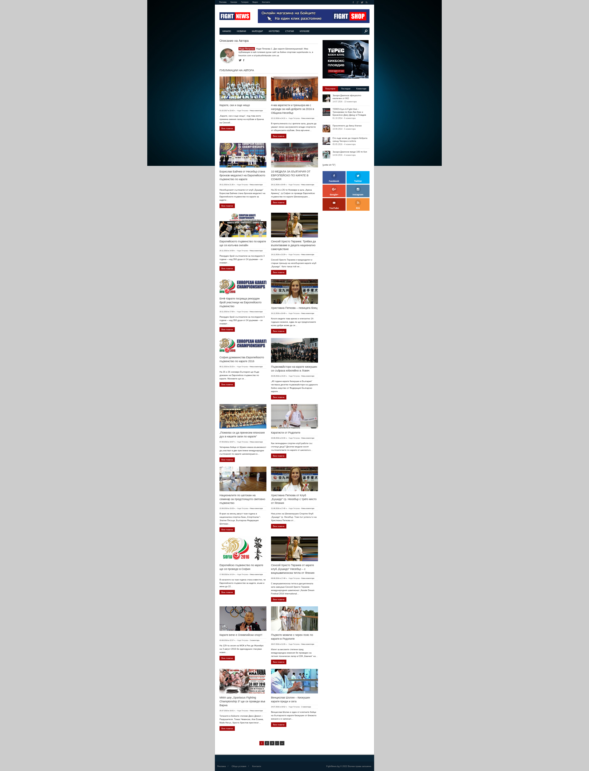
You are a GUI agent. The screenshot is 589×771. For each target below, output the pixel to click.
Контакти (266, 2)
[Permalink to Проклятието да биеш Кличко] (326, 128)
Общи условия (239, 766)
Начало (226, 31)
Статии (289, 31)
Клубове (305, 31)
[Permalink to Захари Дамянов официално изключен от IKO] (326, 98)
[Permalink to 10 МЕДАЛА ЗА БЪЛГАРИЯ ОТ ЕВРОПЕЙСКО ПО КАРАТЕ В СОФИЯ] (294, 155)
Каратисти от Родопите (285, 432)
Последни (345, 89)
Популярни (330, 89)
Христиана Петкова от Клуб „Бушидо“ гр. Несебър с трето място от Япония (294, 499)
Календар (257, 31)
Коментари (361, 89)
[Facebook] (353, 2)
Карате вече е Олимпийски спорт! (240, 634)
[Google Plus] (357, 2)
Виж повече (227, 128)
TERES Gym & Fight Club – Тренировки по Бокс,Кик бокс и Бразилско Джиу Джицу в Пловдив (349, 112)
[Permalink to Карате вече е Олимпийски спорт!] (242, 618)
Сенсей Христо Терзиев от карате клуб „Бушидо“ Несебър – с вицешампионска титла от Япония (292, 569)
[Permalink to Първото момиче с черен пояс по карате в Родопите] (294, 618)
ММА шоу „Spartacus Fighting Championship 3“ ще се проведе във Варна (242, 701)
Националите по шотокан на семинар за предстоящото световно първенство (242, 499)
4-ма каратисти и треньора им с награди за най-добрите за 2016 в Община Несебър (292, 109)
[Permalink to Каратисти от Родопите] (294, 416)
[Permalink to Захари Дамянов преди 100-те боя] (326, 154)
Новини (241, 31)
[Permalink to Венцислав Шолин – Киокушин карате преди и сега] (294, 681)
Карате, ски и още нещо (234, 105)
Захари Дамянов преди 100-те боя (350, 152)
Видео (255, 2)
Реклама (223, 2)
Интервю (274, 31)
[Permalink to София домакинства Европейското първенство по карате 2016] (242, 345)
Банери (234, 2)
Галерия (244, 2)
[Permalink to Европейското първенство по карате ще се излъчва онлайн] (242, 225)
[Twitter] (362, 2)
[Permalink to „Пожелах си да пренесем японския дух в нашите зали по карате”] (242, 416)
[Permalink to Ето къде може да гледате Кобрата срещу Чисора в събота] (326, 141)
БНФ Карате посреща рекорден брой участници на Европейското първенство (240, 302)
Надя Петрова (242, 111)
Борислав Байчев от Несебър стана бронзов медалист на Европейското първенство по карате (242, 175)
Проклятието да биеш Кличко (347, 125)
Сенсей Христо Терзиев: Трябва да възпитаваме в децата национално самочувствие (293, 245)
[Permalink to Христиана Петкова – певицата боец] (294, 291)
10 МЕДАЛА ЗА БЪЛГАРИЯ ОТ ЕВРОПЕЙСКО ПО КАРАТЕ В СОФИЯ (290, 175)
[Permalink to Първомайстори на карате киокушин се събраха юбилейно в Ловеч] (294, 350)
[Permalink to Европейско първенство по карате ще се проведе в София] (242, 548)
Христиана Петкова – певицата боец (294, 307)
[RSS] (366, 2)
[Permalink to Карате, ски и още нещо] (242, 88)
